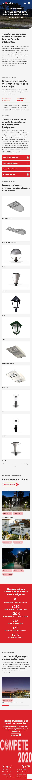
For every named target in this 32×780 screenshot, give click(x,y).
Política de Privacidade (7, 772)
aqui (16, 466)
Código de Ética (5, 769)
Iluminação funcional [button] (6, 99)
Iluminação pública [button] (21, 99)
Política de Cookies (21, 769)
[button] (25, 3)
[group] (16, 691)
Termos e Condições (6, 774)
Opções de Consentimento (23, 772)
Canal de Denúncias (21, 774)
